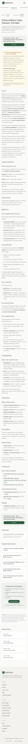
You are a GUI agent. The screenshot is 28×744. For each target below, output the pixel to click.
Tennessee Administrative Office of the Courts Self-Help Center (14, 480)
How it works (5, 690)
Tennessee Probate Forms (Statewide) (13, 534)
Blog (3, 692)
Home (3, 15)
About (3, 731)
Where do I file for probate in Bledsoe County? (13, 549)
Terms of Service (18, 741)
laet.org (9, 498)
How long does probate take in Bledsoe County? (11, 569)
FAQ (3, 723)
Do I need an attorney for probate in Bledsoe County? (13, 576)
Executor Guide (6, 715)
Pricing (3, 687)
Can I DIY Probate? (6, 695)
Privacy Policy (9, 741)
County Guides (5, 705)
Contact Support (6, 726)
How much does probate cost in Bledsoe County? (12, 556)
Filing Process (14, 7)
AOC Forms (20, 484)
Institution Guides (6, 708)
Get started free (14, 601)
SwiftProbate (9, 3)
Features (4, 685)
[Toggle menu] (24, 2)
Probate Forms (5, 710)
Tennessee (16, 15)
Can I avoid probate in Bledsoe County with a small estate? (14, 563)
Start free (14, 44)
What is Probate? (6, 713)
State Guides (5, 702)
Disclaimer (4, 728)
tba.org (6, 494)
